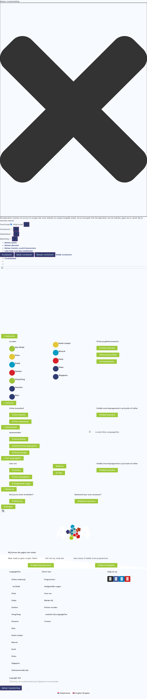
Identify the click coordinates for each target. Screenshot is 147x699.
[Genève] (12, 373)
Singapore (63, 375)
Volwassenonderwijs (19, 670)
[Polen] (56, 369)
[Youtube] (127, 579)
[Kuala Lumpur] (56, 345)
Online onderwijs (18, 579)
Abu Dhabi (19, 347)
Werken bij (48, 600)
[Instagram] (110, 579)
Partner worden (50, 607)
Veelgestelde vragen (52, 586)
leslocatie (69, 558)
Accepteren (7, 254)
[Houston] (12, 389)
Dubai (17, 363)
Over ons (48, 593)
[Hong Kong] (12, 381)
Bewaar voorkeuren (45, 254)
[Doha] (12, 357)
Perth (61, 359)
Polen (61, 367)
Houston (19, 387)
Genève (18, 371)
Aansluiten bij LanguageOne (55, 614)
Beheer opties (11, 242)
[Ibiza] (12, 397)
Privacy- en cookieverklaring (23, 681)
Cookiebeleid (10, 258)
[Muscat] (56, 353)
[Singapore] (56, 377)
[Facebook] (116, 579)
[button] (73, 110)
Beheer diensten (12, 245)
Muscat (62, 351)
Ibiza (17, 395)
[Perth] (56, 361)
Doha (17, 355)
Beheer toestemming (11, 688)
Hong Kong (20, 379)
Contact (47, 621)
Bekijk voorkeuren (24, 254)
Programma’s (49, 579)
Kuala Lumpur (65, 343)
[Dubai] (12, 365)
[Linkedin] (122, 579)
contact (41, 558)
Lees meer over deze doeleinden (19, 251)
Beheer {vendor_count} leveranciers (20, 248)
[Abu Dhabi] (12, 349)
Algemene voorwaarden (48, 681)
